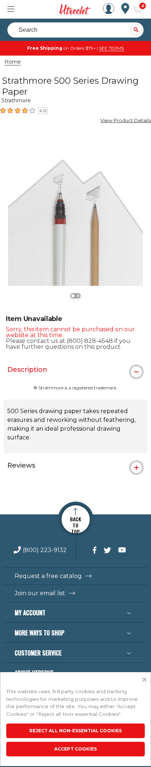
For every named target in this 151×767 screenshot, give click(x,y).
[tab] (75, 369)
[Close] (144, 680)
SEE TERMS (111, 48)
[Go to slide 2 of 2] (78, 295)
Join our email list (40, 593)
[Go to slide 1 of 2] (73, 295)
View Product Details (125, 120)
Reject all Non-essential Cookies (75, 730)
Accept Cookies (75, 749)
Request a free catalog (48, 576)
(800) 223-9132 (45, 550)
